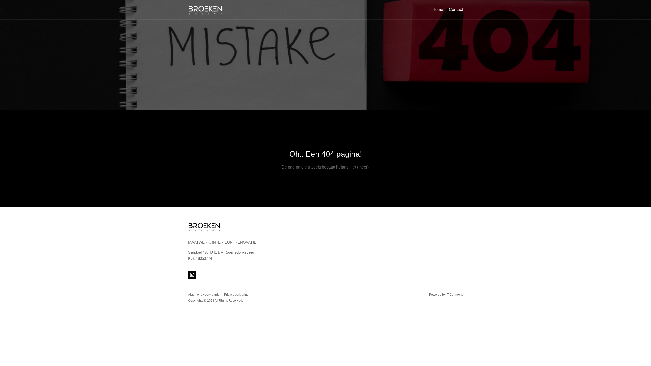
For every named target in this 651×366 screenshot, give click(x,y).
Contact (456, 9)
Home (437, 9)
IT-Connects (454, 294)
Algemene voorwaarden (204, 294)
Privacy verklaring (236, 294)
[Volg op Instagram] (192, 275)
